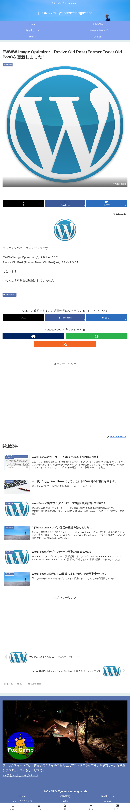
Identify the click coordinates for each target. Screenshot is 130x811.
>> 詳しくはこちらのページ (20, 775)
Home (23, 796)
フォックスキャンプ (22, 801)
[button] (120, 558)
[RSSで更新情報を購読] (65, 344)
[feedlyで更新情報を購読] (96, 336)
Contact (107, 801)
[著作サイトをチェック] (33, 336)
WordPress (11, 294)
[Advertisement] (65, 389)
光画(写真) (65, 796)
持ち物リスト (107, 796)
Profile (65, 801)
